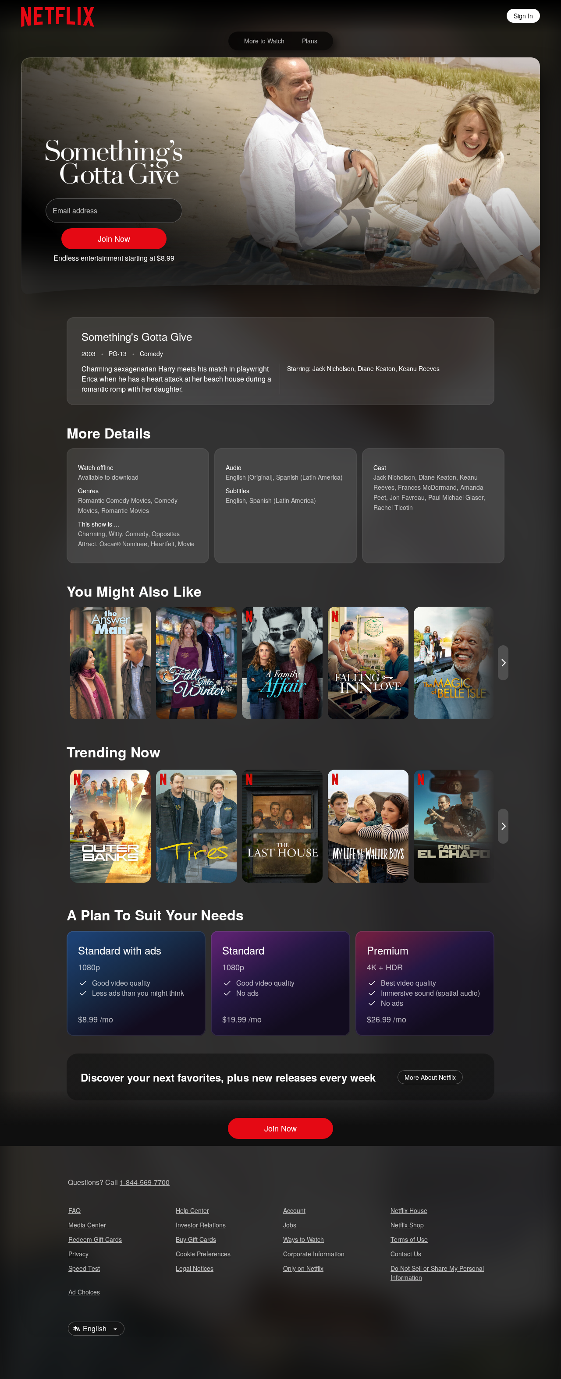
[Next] (503, 662)
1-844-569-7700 (145, 1182)
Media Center (87, 1224)
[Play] (438, 254)
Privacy (78, 1253)
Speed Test (84, 1268)
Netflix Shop (407, 1224)
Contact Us (406, 1253)
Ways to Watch (303, 1239)
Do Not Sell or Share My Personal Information (437, 1273)
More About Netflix (430, 1077)
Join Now (114, 238)
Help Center (192, 1210)
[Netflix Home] (53, 16)
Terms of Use (409, 1239)
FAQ (74, 1210)
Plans (309, 40)
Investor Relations (201, 1224)
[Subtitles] (506, 254)
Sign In (523, 15)
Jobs (289, 1224)
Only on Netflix (303, 1268)
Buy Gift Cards (196, 1239)
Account (294, 1210)
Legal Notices (194, 1268)
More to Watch (264, 40)
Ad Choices (84, 1291)
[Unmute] (461, 254)
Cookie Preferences (203, 1253)
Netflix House (409, 1210)
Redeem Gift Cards (95, 1239)
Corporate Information (313, 1253)
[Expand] (484, 254)
